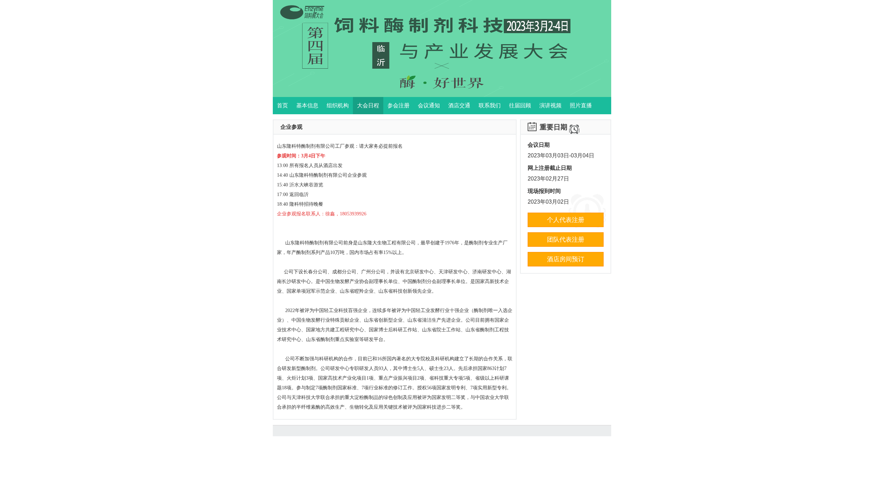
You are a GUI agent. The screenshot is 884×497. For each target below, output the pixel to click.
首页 (282, 105)
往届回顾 (520, 105)
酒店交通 (459, 105)
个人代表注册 (565, 219)
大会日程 (368, 105)
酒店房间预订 (565, 259)
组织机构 (338, 105)
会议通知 (429, 105)
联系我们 (490, 105)
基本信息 (307, 105)
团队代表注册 (565, 239)
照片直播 (581, 105)
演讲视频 (550, 105)
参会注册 (398, 105)
